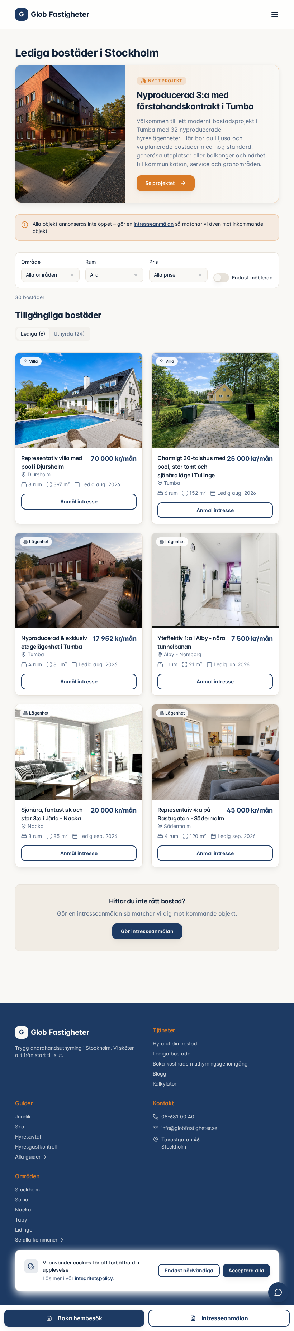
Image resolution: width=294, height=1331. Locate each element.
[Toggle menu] (274, 14)
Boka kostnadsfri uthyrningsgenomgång (200, 1064)
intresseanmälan (154, 224)
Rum (90, 262)
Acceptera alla (246, 1270)
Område (31, 262)
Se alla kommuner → (39, 1240)
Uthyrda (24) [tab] (69, 334)
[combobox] (50, 275)
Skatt (21, 1126)
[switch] (221, 277)
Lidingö (23, 1230)
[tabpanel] (147, 609)
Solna (21, 1199)
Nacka (23, 1209)
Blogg (159, 1074)
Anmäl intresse (79, 501)
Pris (153, 262)
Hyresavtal (28, 1136)
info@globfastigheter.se (189, 1128)
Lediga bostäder (172, 1053)
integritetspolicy (94, 1278)
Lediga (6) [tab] (33, 334)
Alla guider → (31, 1157)
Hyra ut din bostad (175, 1043)
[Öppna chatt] (278, 1292)
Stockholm (27, 1189)
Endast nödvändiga (189, 1270)
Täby (21, 1220)
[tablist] (52, 334)
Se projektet (160, 183)
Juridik (23, 1116)
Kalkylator (164, 1084)
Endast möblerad (252, 277)
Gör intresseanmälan (147, 931)
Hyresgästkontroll (36, 1147)
